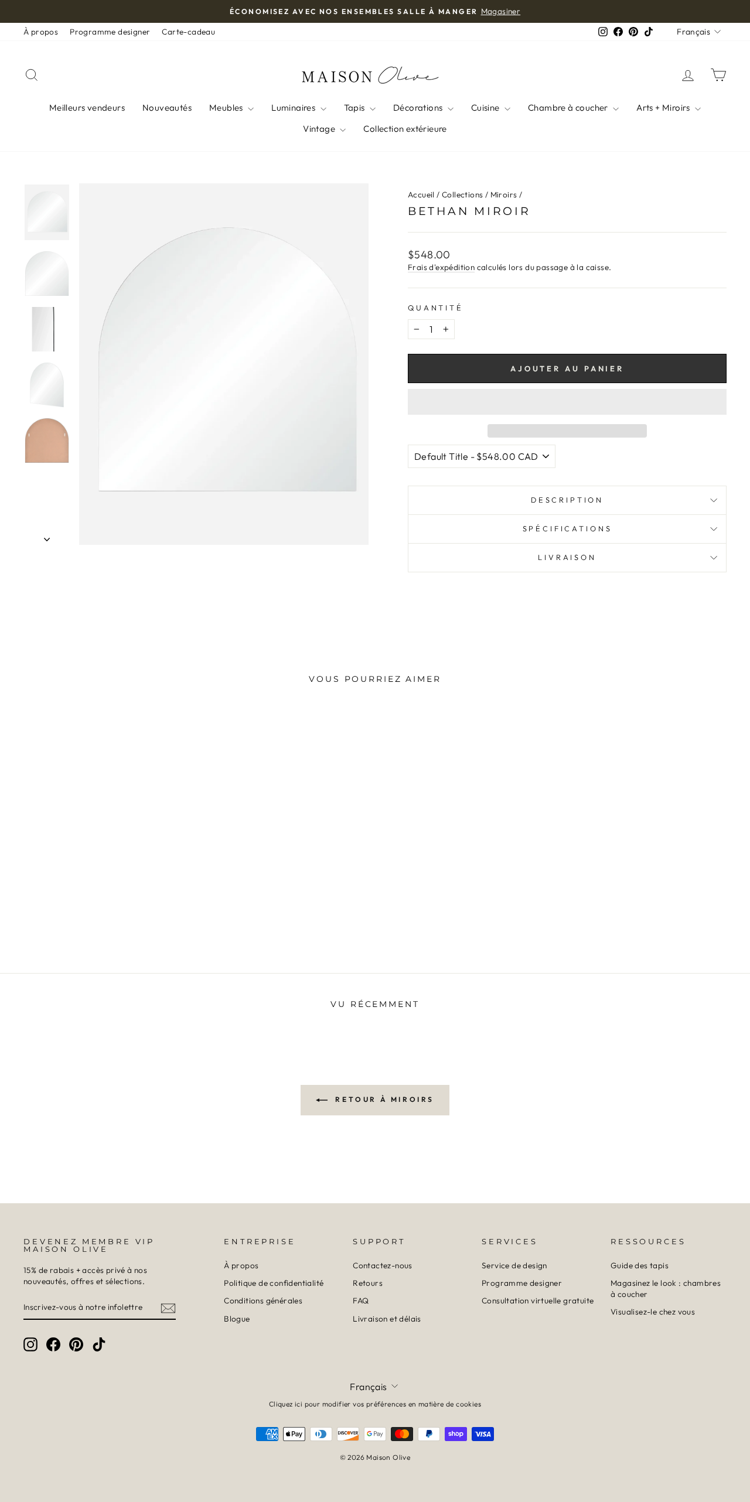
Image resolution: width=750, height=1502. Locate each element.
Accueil (421, 194)
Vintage (320, 128)
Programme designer (110, 31)
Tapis (355, 107)
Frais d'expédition (441, 267)
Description (567, 499)
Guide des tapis (640, 1265)
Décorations (419, 107)
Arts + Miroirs (664, 107)
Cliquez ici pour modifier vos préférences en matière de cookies (375, 1403)
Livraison (567, 557)
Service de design (514, 1265)
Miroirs (503, 194)
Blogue (237, 1318)
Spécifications (567, 528)
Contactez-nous (382, 1265)
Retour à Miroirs (383, 1099)
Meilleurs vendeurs (87, 107)
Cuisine (486, 107)
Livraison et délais (387, 1318)
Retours (368, 1283)
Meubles (227, 107)
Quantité (435, 307)
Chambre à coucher (569, 107)
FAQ (361, 1300)
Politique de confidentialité (273, 1283)
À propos (40, 31)
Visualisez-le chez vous (653, 1311)
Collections (462, 194)
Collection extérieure (404, 128)
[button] (567, 402)
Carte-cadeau (188, 31)
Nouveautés (167, 107)
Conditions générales (263, 1300)
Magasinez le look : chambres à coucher (666, 1288)
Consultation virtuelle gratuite (538, 1300)
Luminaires (294, 107)
